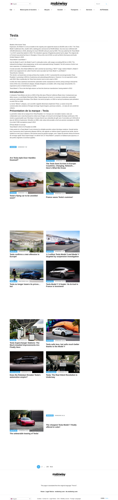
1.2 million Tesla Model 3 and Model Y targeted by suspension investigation (62, 255)
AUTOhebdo (104, 10)
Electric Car (50, 193)
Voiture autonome (15, 372)
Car (11, 10)
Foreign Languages (75, 498)
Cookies (39, 498)
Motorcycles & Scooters (28, 10)
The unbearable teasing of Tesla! (24, 433)
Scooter (60, 10)
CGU (58, 498)
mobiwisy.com (60, 491)
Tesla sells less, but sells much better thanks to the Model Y (62, 345)
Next (51, 466)
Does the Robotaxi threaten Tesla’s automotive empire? (25, 376)
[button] (20, 4)
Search (98, 3)
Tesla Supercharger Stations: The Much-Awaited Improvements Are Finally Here (24, 345)
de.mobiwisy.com (71, 491)
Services (89, 10)
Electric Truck (50, 160)
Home (11, 39)
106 (47, 466)
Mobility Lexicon (65, 498)
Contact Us (45, 498)
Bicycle (46, 10)
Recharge (13, 340)
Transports (74, 10)
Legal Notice (49, 491)
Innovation (13, 147)
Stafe (106, 498)
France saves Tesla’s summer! (59, 197)
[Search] (106, 4)
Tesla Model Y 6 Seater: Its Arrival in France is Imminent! (62, 285)
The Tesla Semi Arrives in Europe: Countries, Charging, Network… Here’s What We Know (61, 166)
